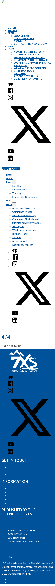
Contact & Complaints (19, 474)
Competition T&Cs (17, 491)
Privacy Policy (15, 488)
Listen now (9, 168)
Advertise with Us (17, 467)
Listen (12, 27)
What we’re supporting (30, 68)
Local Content (15, 502)
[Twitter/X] (30, 146)
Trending (20, 41)
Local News (21, 35)
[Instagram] (10, 99)
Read (11, 32)
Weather (20, 73)
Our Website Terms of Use (22, 499)
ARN (10, 579)
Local (12, 49)
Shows (12, 30)
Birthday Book (24, 70)
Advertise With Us (26, 76)
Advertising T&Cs (17, 495)
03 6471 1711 (22, 556)
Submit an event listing (29, 57)
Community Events (26, 54)
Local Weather (24, 38)
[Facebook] (11, 92)
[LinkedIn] (10, 160)
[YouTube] (11, 153)
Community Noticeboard (31, 59)
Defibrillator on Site (28, 78)
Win (10, 46)
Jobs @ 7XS (20, 65)
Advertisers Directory (29, 51)
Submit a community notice (32, 62)
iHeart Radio (13, 582)
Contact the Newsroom (30, 43)
